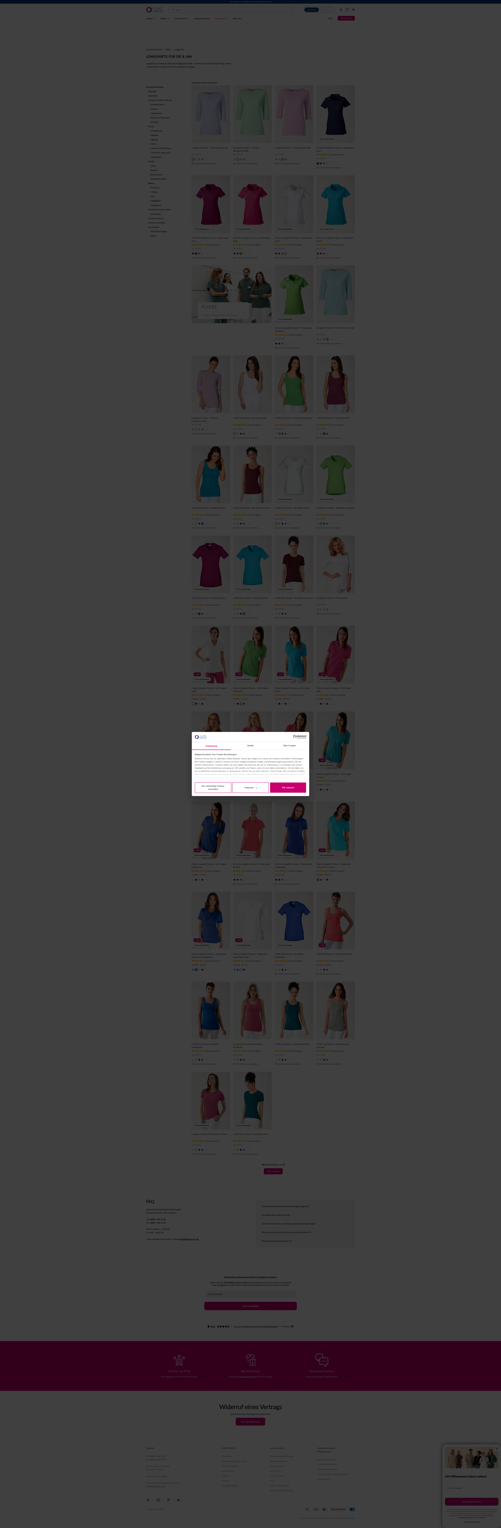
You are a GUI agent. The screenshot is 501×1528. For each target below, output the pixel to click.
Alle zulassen (288, 787)
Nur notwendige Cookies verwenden (213, 787)
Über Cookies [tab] (289, 745)
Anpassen (249, 787)
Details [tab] (250, 745)
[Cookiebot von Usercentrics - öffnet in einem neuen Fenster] (295, 737)
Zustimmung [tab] (211, 746)
